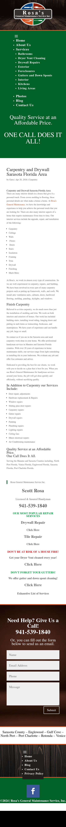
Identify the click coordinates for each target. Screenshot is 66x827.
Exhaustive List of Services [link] (33, 593)
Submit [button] (51, 710)
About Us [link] (23, 44)
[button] (33, 36)
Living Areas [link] (26, 88)
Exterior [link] (23, 67)
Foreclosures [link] (26, 71)
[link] (33, 24)
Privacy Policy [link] (34, 773)
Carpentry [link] (33, 179)
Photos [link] (21, 95)
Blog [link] (19, 100)
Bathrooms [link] (25, 54)
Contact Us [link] (25, 104)
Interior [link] (23, 80)
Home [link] (20, 40)
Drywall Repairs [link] (29, 62)
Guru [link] (11, 179)
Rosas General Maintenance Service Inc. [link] (27, 482)
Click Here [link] (33, 530)
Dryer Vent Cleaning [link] (31, 58)
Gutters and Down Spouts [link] (35, 75)
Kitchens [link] (24, 84)
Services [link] (22, 49)
